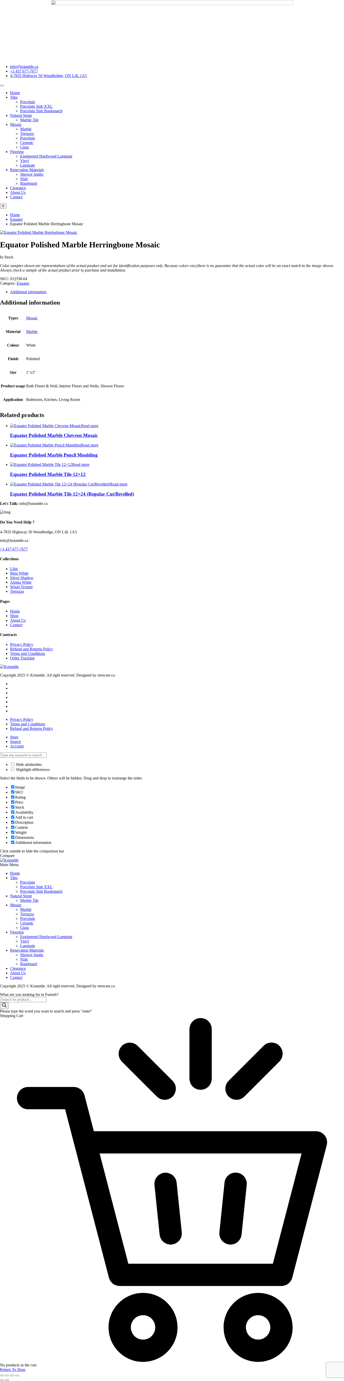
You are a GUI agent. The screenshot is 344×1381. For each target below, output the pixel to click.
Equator (16, 219)
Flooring (17, 152)
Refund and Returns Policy (31, 649)
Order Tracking (22, 658)
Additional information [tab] (28, 292)
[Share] (12, 1375)
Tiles (14, 97)
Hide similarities (28, 764)
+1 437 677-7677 (14, 549)
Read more (89, 426)
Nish (24, 179)
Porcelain (27, 102)
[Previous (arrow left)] (2, 1380)
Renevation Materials (27, 170)
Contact (16, 197)
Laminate (27, 165)
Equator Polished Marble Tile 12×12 (48, 474)
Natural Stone (21, 115)
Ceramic (26, 142)
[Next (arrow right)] (7, 1380)
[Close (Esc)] (17, 1375)
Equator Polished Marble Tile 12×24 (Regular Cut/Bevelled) (72, 494)
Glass (24, 147)
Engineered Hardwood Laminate (46, 156)
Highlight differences (32, 769)
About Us (18, 192)
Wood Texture (21, 587)
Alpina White (20, 582)
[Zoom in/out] (2, 1375)
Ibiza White (19, 573)
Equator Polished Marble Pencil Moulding (54, 455)
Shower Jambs (31, 174)
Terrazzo (27, 133)
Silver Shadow (21, 578)
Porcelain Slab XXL (36, 106)
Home (15, 93)
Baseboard (28, 183)
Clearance (18, 188)
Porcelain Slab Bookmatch (41, 111)
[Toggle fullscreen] (7, 1375)
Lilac (14, 569)
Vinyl (24, 161)
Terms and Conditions (27, 653)
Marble (25, 129)
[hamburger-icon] (2, 85)
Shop (14, 616)
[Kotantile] (9, 666)
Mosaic (16, 124)
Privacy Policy (21, 644)
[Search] (4, 1005)
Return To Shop (12, 1369)
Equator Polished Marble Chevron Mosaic (54, 435)
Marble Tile (29, 120)
